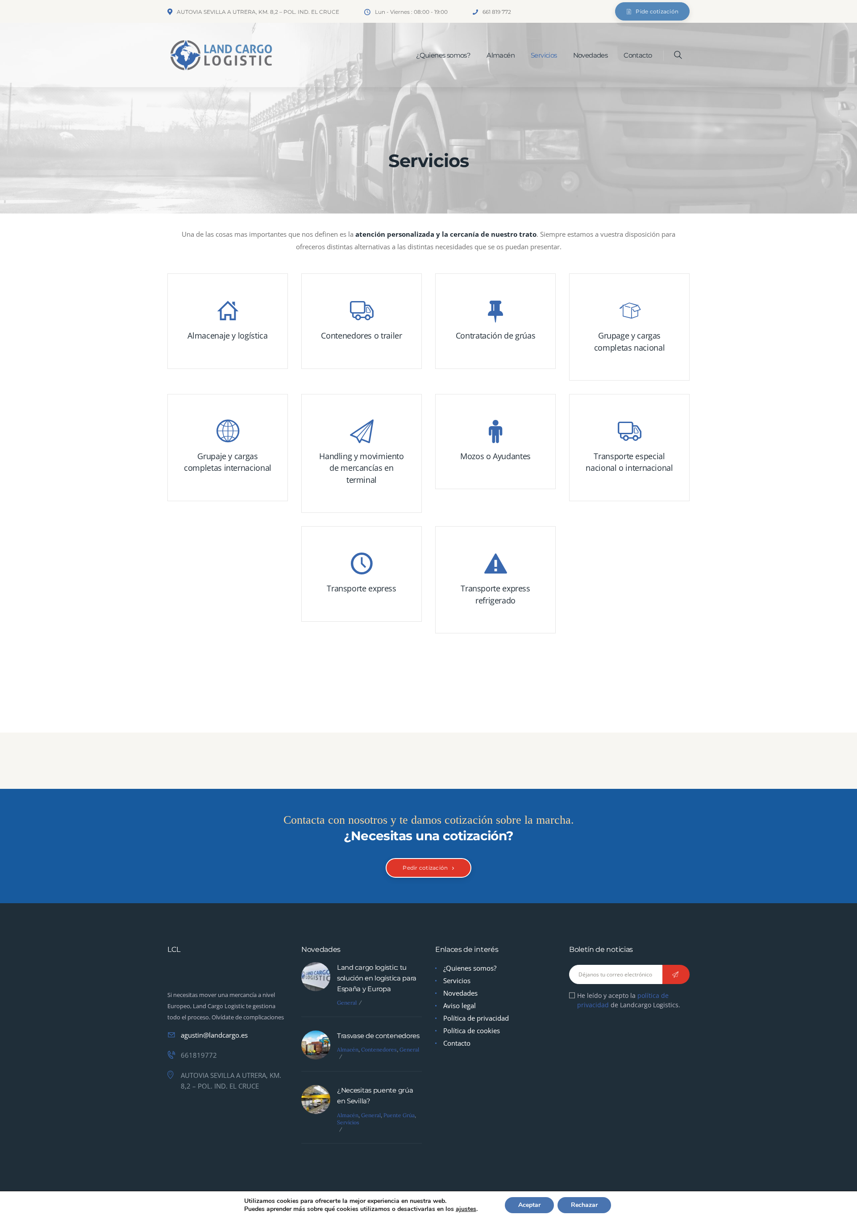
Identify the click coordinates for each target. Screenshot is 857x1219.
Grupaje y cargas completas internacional (227, 462)
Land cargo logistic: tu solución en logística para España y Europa (376, 978)
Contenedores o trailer (361, 335)
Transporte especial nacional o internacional (629, 462)
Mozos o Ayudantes (495, 456)
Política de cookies (471, 1030)
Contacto (456, 1043)
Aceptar (529, 1205)
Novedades (460, 993)
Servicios (348, 1122)
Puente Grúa (399, 1115)
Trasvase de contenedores (378, 1035)
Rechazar (584, 1205)
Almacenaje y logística (227, 335)
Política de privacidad (476, 1018)
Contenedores (379, 1049)
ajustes (466, 1209)
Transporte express (361, 588)
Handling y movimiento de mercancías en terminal (361, 468)
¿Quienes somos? (469, 967)
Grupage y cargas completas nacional (629, 341)
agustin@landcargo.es (214, 1034)
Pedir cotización (425, 867)
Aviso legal (459, 1005)
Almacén (347, 1049)
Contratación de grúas (495, 335)
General (347, 1002)
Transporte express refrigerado (495, 594)
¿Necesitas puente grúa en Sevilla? (375, 1095)
